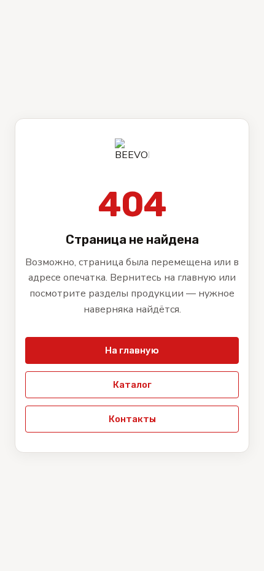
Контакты (132, 419)
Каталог (132, 384)
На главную (132, 350)
